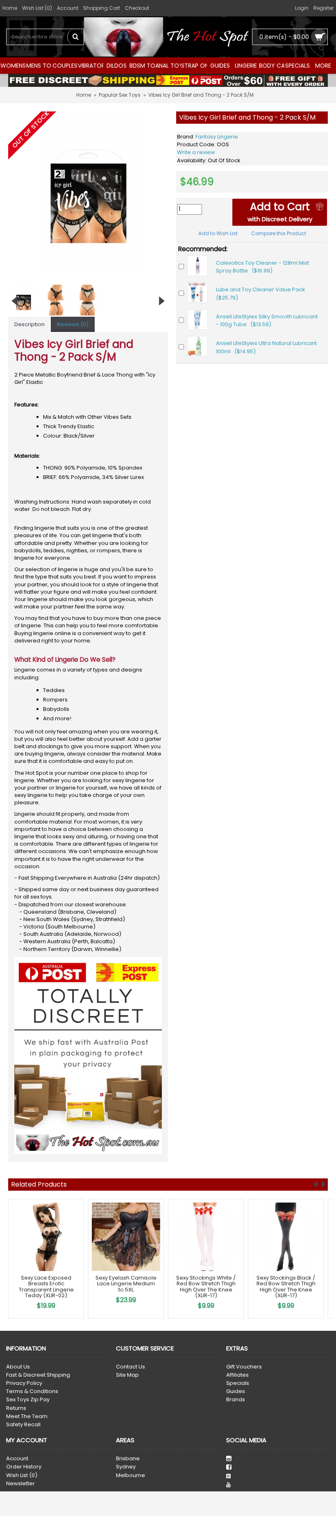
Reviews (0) (73, 324)
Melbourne (130, 1475)
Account (17, 1458)
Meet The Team (27, 1416)
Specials (237, 1383)
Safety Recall (23, 1424)
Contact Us (130, 1367)
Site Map (127, 1375)
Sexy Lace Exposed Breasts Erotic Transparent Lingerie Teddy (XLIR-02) (46, 1286)
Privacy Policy (24, 1383)
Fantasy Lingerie (216, 137)
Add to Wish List (218, 233)
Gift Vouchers (244, 1367)
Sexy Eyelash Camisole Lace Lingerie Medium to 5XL (126, 1284)
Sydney (126, 1467)
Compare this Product (278, 233)
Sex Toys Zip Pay (28, 1399)
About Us (18, 1367)
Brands (235, 1399)
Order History (23, 1467)
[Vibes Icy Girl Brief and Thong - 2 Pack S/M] (88, 191)
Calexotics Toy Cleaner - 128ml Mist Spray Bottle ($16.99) (262, 267)
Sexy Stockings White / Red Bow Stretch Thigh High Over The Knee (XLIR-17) (206, 1286)
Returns (16, 1408)
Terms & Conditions (32, 1391)
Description (29, 324)
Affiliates (237, 1375)
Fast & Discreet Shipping (38, 1375)
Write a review (196, 152)
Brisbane (128, 1458)
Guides (235, 1391)
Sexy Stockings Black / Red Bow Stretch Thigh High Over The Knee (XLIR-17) (286, 1286)
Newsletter (20, 1483)
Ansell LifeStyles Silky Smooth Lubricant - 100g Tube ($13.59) (267, 321)
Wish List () (21, 1475)
